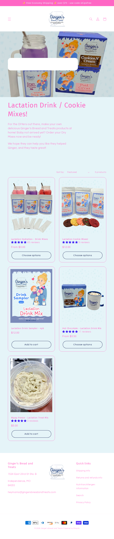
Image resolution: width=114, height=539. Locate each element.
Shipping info (83, 471)
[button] (9, 19)
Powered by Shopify (71, 528)
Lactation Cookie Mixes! (75, 239)
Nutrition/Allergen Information (85, 486)
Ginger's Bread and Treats (52, 528)
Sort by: (60, 172)
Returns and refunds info (89, 478)
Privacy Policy (83, 502)
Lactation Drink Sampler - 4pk (27, 328)
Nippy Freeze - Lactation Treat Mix (29, 417)
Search (80, 495)
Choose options (31, 255)
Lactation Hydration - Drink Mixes (29, 239)
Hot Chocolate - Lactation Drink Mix (81, 328)
